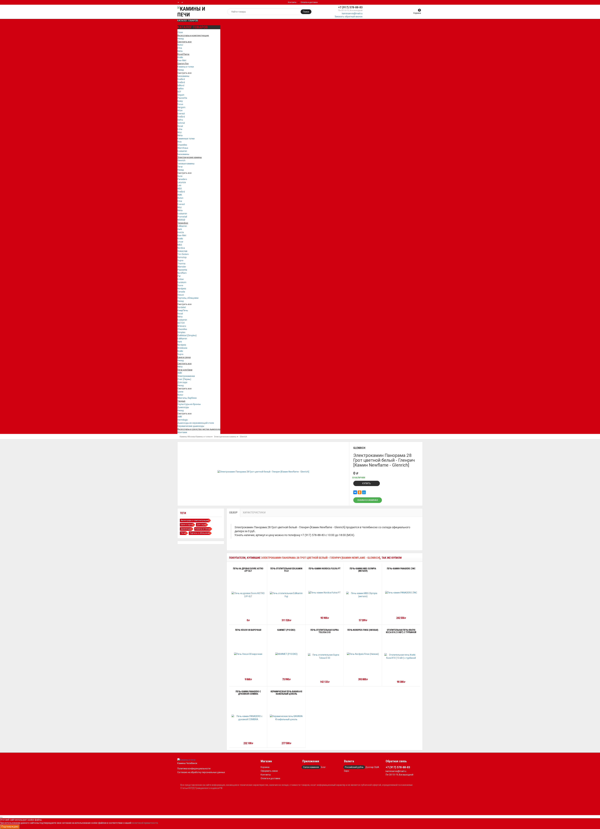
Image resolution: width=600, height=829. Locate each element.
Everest (181, 113)
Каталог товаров (187, 20)
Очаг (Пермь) (184, 379)
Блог (323, 767)
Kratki (180, 57)
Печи (179, 166)
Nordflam (182, 273)
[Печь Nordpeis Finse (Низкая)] (363, 654)
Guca (179, 176)
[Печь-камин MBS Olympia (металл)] (363, 595)
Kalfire (180, 88)
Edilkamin (182, 226)
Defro (180, 120)
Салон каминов (311, 767)
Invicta (180, 232)
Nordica (181, 248)
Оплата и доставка (309, 2)
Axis (179, 141)
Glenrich (181, 160)
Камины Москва (187, 436)
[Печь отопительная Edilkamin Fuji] (286, 595)
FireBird (181, 79)
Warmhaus (182, 148)
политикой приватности (145, 823)
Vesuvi (180, 295)
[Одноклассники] (359, 492)
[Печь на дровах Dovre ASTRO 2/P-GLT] (248, 595)
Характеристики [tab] (254, 512)
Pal (178, 276)
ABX (179, 188)
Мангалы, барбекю (187, 398)
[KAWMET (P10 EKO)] (286, 654)
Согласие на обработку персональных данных (201, 772)
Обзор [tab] (233, 512)
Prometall (182, 216)
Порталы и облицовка (199, 533)
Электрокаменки (186, 376)
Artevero (181, 326)
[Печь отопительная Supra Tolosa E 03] (324, 656)
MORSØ (181, 220)
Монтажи (182, 432)
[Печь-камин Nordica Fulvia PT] (324, 592)
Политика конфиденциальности (193, 768)
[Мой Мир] (364, 492)
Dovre (180, 285)
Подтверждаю (9, 826)
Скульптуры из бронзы (189, 404)
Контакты (292, 2)
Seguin (180, 95)
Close (180, 32)
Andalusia (182, 348)
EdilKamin (182, 338)
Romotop (182, 257)
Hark (179, 229)
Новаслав (182, 251)
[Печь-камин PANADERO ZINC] (401, 592)
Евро (346, 771)
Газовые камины (185, 163)
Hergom (181, 107)
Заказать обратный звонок (348, 16)
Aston (180, 198)
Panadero (182, 179)
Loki (179, 185)
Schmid (181, 123)
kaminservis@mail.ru (352, 13)
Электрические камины (225, 436)
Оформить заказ (269, 771)
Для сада (182, 382)
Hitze (179, 110)
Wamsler (181, 266)
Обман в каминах (367, 500)
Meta (179, 51)
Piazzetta (182, 98)
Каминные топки (186, 138)
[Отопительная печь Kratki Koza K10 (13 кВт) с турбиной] (401, 656)
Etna (179, 48)
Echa (179, 129)
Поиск (306, 11)
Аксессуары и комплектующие (194, 520)
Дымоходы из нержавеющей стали (195, 423)
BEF (179, 91)
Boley (180, 101)
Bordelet (181, 307)
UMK (179, 416)
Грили (180, 391)
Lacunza (181, 182)
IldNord (180, 85)
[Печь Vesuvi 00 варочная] (248, 654)
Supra (180, 260)
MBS (179, 245)
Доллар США (372, 767)
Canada (181, 291)
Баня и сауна (186, 525)
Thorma (181, 263)
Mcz (179, 132)
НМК (179, 195)
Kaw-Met (181, 60)
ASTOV (181, 323)
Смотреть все (184, 73)
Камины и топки (185, 66)
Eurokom (181, 282)
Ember (180, 279)
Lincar (180, 241)
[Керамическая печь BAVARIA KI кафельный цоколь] (286, 718)
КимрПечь (182, 310)
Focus (180, 104)
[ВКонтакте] (355, 492)
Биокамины (183, 76)
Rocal (180, 126)
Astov (180, 45)
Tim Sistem (183, 254)
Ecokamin (182, 151)
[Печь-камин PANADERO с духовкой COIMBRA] (248, 718)
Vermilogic (182, 420)
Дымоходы (183, 407)
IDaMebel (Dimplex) (187, 335)
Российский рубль (354, 767)
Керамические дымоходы (190, 426)
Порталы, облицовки (187, 298)
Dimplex (181, 332)
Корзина (265, 767)
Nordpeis (181, 288)
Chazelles (182, 145)
